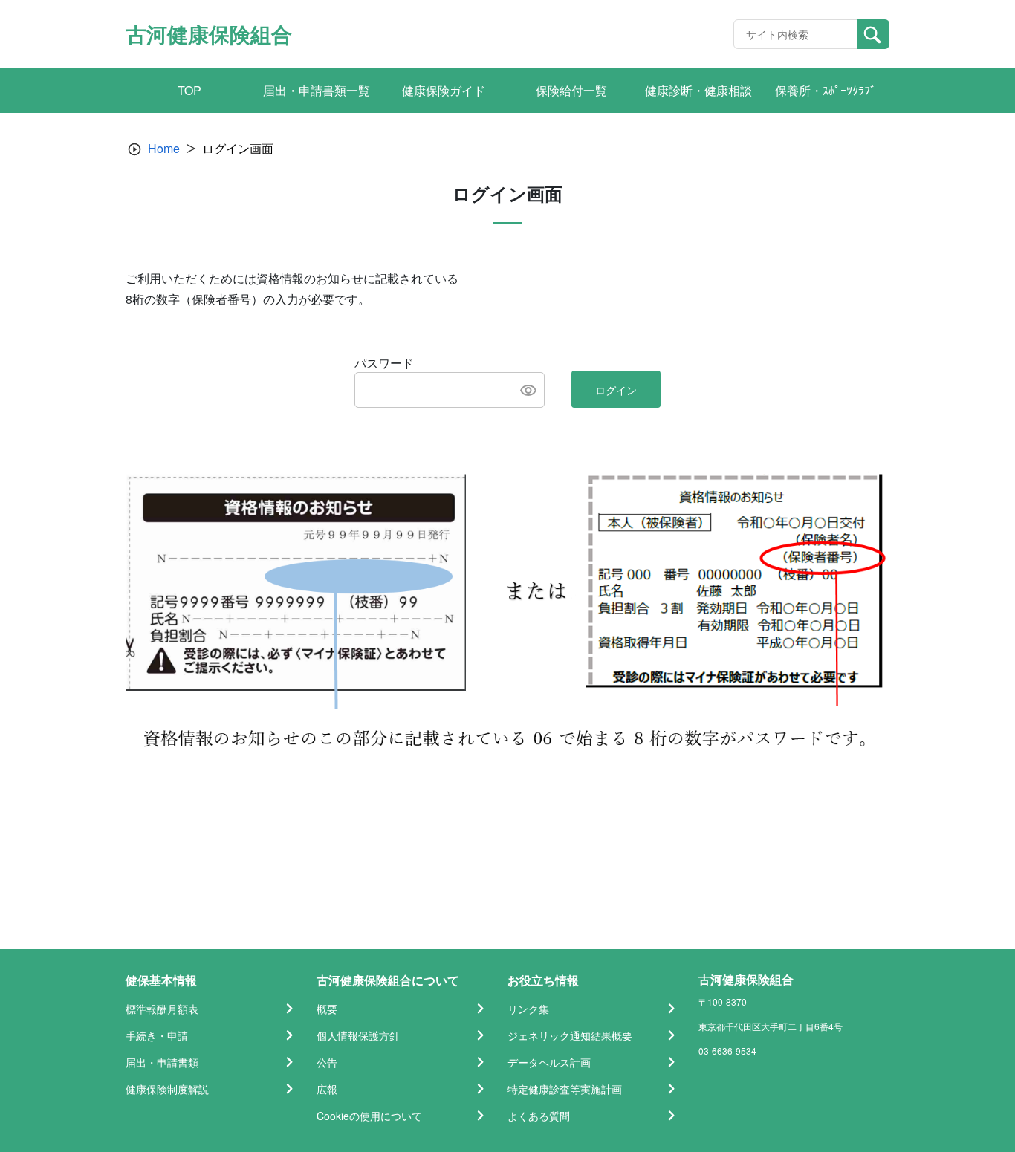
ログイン (616, 390)
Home (164, 148)
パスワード (384, 362)
